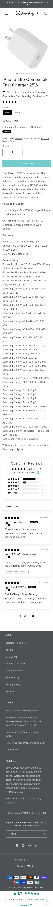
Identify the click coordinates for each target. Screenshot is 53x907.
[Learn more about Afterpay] (6, 131)
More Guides (12, 749)
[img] (12, 517)
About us (10, 650)
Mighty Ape (12, 802)
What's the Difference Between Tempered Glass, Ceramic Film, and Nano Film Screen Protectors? (24, 721)
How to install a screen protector (22, 710)
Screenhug (21, 888)
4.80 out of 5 (34, 469)
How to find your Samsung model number (22, 734)
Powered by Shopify (35, 888)
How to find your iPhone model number (25, 743)
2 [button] (25, 616)
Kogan (36, 798)
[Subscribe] (43, 834)
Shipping (18, 138)
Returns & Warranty (16, 663)
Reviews (10, 691)
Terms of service (14, 670)
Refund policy (13, 677)
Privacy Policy (13, 684)
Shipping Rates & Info (17, 643)
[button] (6, 13)
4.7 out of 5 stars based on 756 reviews (26, 899)
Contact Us (11, 657)
